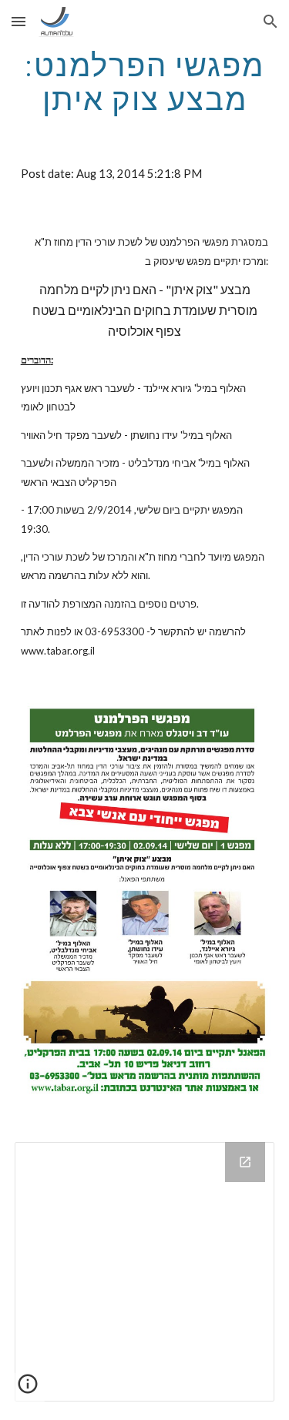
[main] (145, 82)
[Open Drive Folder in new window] (245, 1162)
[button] (18, 21)
